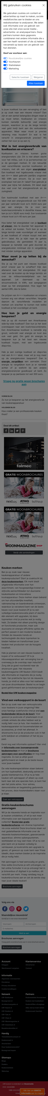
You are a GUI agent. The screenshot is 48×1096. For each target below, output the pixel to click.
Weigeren (38, 77)
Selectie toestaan (20, 77)
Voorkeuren (14, 61)
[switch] (5, 62)
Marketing (14, 68)
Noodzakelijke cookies (20, 58)
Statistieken (15, 65)
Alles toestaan (36, 83)
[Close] (43, 5)
